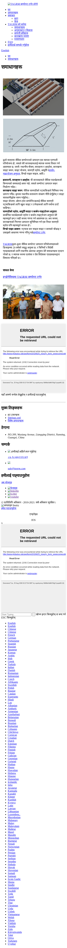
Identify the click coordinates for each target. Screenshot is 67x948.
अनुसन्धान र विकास (23, 30)
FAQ (10, 42)
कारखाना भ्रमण (21, 36)
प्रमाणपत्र (19, 39)
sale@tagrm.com (17, 468)
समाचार (11, 15)
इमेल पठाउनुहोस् (8, 508)
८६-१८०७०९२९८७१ (18, 457)
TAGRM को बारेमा (17, 24)
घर (9, 9)
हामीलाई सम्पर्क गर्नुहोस (18, 44)
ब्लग (16, 18)
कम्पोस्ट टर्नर (39, 232)
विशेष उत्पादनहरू (16, 420)
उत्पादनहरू (13, 12)
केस (16, 21)
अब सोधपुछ (6, 482)
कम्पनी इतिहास (21, 33)
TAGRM (7, 244)
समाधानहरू (19, 27)
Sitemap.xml (14, 417)
